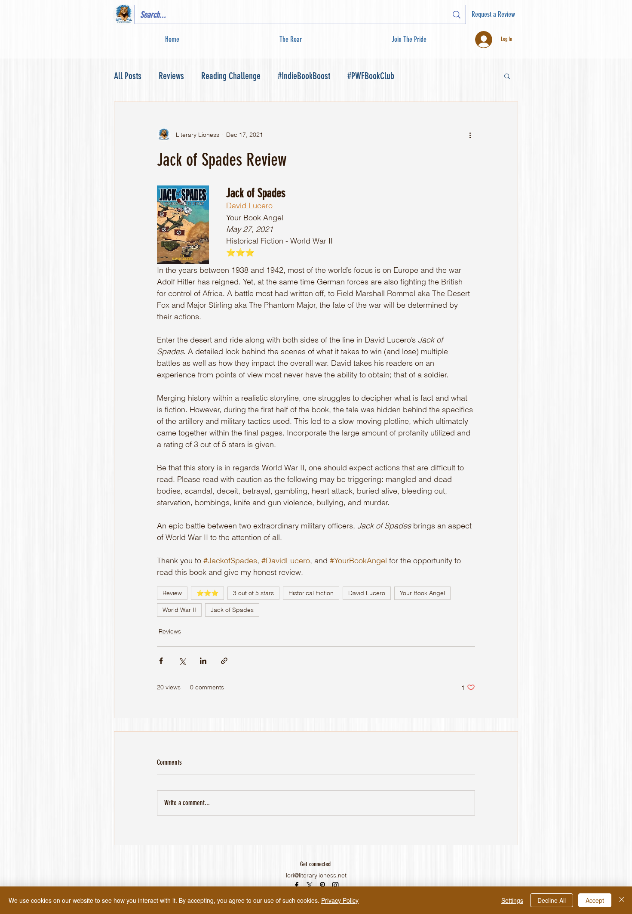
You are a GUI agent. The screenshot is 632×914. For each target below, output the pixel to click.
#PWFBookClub (370, 76)
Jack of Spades (232, 610)
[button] (409, 39)
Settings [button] (512, 900)
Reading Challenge (231, 76)
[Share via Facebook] (161, 661)
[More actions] (470, 135)
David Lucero (366, 593)
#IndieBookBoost (304, 76)
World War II (179, 610)
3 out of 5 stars (253, 593)
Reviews (171, 76)
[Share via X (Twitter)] (182, 661)
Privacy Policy (340, 900)
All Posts (127, 76)
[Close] (622, 900)
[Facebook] (296, 885)
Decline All (551, 900)
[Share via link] (224, 661)
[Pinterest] (322, 885)
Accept (595, 900)
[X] (309, 885)
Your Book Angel (422, 593)
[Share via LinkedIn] (203, 661)
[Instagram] (335, 885)
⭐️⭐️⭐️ (207, 593)
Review (172, 593)
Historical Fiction (311, 593)
